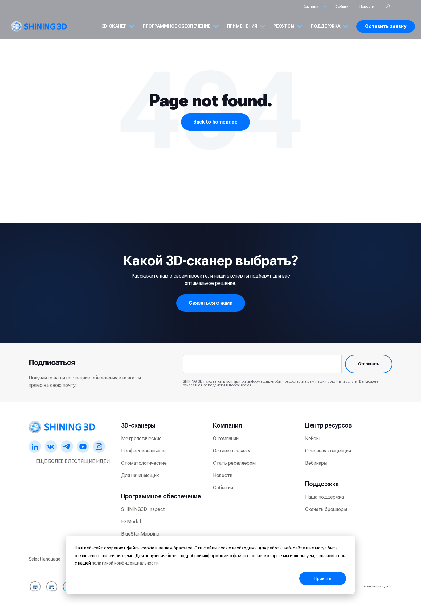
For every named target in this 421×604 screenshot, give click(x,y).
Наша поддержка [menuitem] (324, 497)
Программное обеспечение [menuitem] (161, 496)
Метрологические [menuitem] (141, 438)
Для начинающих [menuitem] (140, 475)
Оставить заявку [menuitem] (231, 451)
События (343, 6)
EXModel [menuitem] (131, 522)
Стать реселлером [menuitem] (234, 463)
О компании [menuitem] (226, 438)
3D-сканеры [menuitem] (138, 425)
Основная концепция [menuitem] (328, 451)
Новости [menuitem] (222, 475)
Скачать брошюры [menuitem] (326, 509)
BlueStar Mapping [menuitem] (140, 534)
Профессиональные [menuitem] (143, 451)
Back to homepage (215, 122)
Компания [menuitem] (227, 425)
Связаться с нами (211, 303)
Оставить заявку (385, 26)
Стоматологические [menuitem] (144, 463)
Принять (322, 578)
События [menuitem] (223, 488)
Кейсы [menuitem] (312, 438)
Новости (366, 6)
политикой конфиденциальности (125, 563)
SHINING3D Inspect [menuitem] (143, 509)
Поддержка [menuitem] (322, 484)
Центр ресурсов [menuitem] (328, 425)
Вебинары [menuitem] (316, 463)
